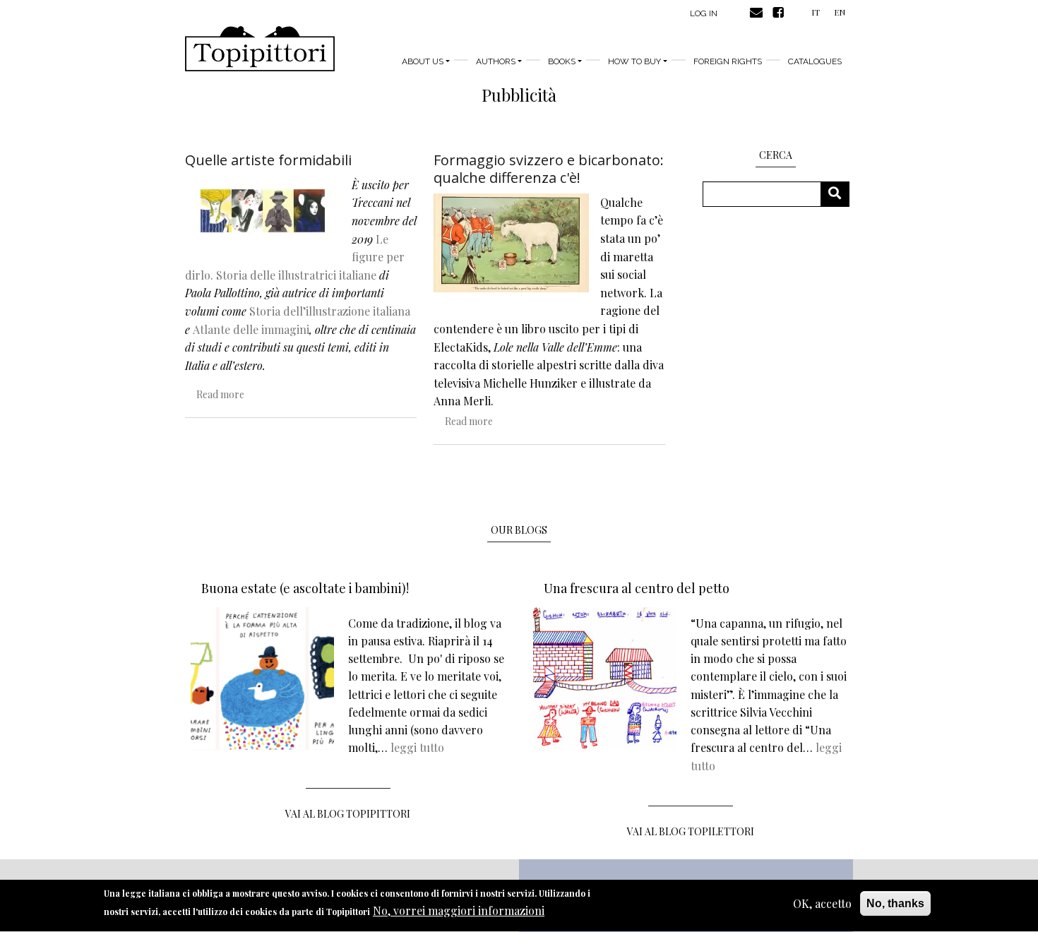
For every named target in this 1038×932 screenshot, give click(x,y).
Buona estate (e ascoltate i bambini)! (305, 588)
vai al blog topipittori (347, 813)
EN (839, 12)
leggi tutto (417, 747)
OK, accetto (822, 903)
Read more (220, 394)
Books (561, 61)
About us (422, 61)
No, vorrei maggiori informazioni (458, 910)
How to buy (634, 61)
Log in (703, 13)
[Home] (260, 48)
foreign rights (727, 61)
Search (839, 194)
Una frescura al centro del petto (636, 588)
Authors (495, 61)
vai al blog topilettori (690, 831)
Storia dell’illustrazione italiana (329, 311)
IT (815, 12)
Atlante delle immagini (251, 329)
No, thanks (895, 903)
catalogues (815, 61)
